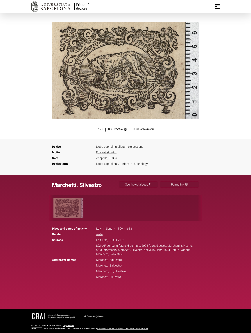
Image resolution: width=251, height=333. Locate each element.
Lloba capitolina (106, 163)
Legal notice (68, 325)
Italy (99, 228)
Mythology (141, 163)
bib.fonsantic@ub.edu (93, 316)
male (99, 234)
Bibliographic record (143, 129)
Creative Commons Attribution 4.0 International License (122, 328)
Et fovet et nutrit (106, 152)
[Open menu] (217, 6)
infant (125, 163)
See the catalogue (137, 184)
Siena (108, 228)
